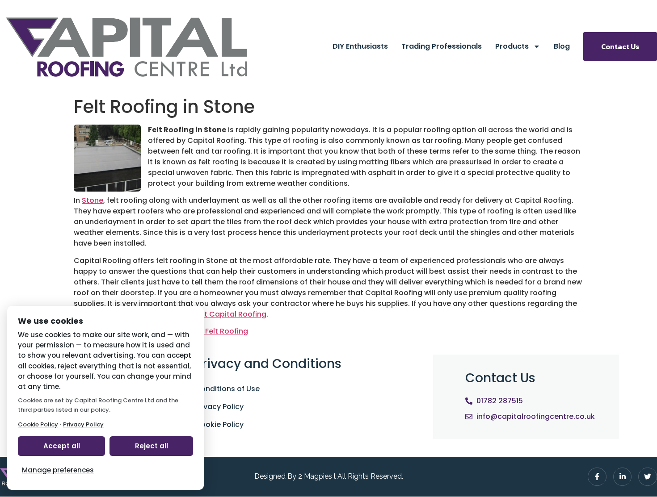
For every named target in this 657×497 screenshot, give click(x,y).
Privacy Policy (219, 406)
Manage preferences (58, 470)
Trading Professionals (441, 46)
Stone (92, 200)
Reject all (151, 446)
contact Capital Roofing (222, 314)
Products (512, 46)
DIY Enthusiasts (360, 46)
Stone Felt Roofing (215, 331)
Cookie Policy (219, 424)
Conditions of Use (227, 389)
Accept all (61, 446)
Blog (562, 46)
